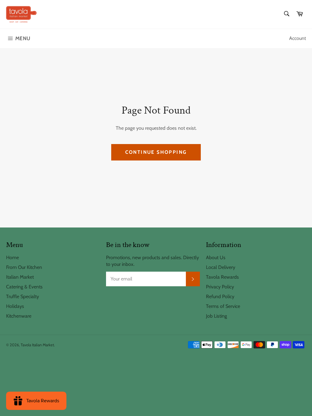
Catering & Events (24, 287)
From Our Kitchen (24, 267)
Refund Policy (220, 296)
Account (297, 38)
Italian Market (20, 277)
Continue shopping (156, 152)
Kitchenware (18, 316)
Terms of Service (223, 306)
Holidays (15, 306)
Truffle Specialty (22, 296)
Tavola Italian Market (37, 345)
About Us (215, 257)
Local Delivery (220, 267)
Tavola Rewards (222, 277)
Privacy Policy (220, 287)
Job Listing (216, 316)
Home (12, 257)
